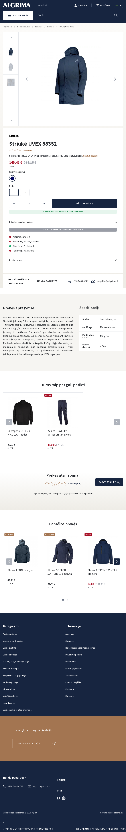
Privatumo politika (73, 654)
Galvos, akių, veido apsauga (16, 661)
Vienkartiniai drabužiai (13, 641)
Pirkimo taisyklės (73, 682)
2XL (14, 192)
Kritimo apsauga (10, 682)
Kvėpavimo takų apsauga (14, 675)
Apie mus (69, 634)
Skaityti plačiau (90, 156)
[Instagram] (64, 798)
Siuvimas (69, 641)
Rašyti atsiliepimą (109, 482)
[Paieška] (116, 15)
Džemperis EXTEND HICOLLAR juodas (19, 433)
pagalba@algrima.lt (107, 281)
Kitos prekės (9, 689)
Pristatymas (71, 661)
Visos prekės (20, 15)
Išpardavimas (9, 703)
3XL (24, 192)
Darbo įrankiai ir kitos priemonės (18, 710)
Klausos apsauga (11, 668)
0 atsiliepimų (28, 150)
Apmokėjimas (71, 675)
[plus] (44, 203)
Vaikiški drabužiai (10, 696)
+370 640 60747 (80, 281)
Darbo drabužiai (10, 634)
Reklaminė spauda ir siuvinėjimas (80, 647)
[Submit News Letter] (55, 743)
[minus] (14, 203)
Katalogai (69, 696)
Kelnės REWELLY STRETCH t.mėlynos (59, 433)
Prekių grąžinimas (73, 668)
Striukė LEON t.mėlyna (20, 570)
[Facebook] (59, 798)
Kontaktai (42, 5)
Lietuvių (120, 9)
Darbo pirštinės (10, 654)
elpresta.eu (117, 812)
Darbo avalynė (9, 647)
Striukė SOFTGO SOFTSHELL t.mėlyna (59, 572)
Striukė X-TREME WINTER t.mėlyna (102, 572)
